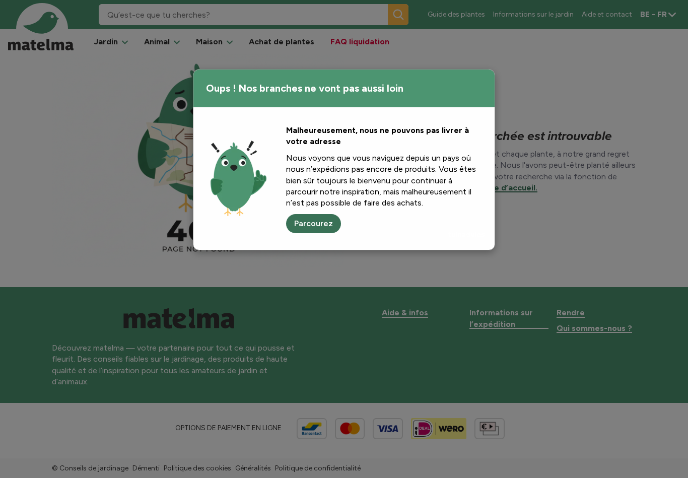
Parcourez (313, 223)
